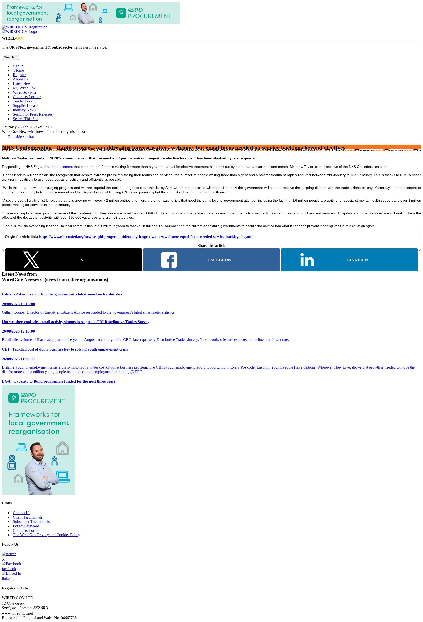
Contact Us (21, 513)
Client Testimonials (28, 517)
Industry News (24, 110)
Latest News (22, 83)
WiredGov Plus (25, 92)
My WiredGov (24, 88)
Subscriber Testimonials (31, 522)
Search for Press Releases (32, 114)
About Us (20, 79)
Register (19, 75)
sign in (18, 66)
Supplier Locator (26, 105)
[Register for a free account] (24, 27)
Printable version (21, 137)
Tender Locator (25, 101)
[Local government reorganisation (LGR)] (38, 493)
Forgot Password (26, 526)
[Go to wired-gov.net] (19, 31)
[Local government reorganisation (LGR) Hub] (91, 23)
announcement (61, 167)
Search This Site (25, 119)
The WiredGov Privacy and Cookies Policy (46, 535)
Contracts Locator (27, 97)
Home (19, 70)
